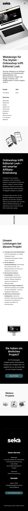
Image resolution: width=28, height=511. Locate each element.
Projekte (14, 468)
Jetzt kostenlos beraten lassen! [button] (14, 376)
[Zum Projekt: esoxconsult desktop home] (14, 404)
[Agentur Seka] (6, 3)
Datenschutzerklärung (14, 473)
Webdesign (14, 457)
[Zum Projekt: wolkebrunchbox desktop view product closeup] (22, 404)
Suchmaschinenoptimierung (14, 461)
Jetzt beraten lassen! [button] (14, 492)
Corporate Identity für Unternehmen (14, 459)
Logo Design (14, 464)
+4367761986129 (14, 487)
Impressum (14, 471)
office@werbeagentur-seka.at (14, 485)
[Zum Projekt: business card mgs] (5, 404)
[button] (24, 3)
